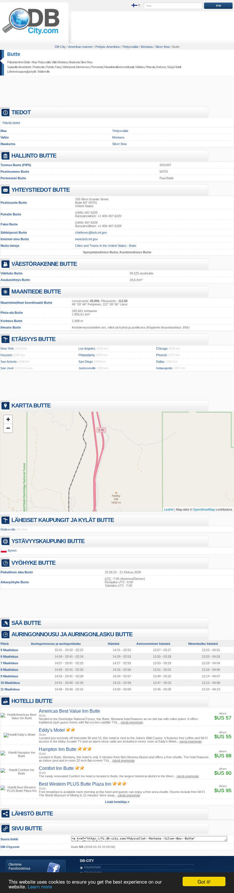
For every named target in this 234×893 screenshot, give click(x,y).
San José (7, 368)
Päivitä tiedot (11, 123)
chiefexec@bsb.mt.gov (91, 232)
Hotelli (177, 67)
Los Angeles (86, 348)
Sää (169, 67)
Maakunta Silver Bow (80, 62)
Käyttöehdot (92, 867)
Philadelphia (86, 355)
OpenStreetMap (204, 509)
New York (7, 348)
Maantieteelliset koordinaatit (119, 67)
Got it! (204, 881)
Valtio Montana (59, 62)
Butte (13, 54)
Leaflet (169, 509)
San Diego (85, 361)
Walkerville (43, 71)
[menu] (136, 5)
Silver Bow (119, 144)
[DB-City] (30, 34)
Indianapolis (164, 368)
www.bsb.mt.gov (86, 239)
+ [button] (8, 419)
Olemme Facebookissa (19, 866)
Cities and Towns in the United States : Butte (105, 245)
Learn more (40, 886)
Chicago (162, 348)
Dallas (160, 361)
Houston (6, 355)
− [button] (8, 428)
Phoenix (161, 355)
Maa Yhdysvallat (41, 62)
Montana (118, 137)
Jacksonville (87, 368)
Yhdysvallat (120, 130)
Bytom (12, 550)
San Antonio (9, 361)
